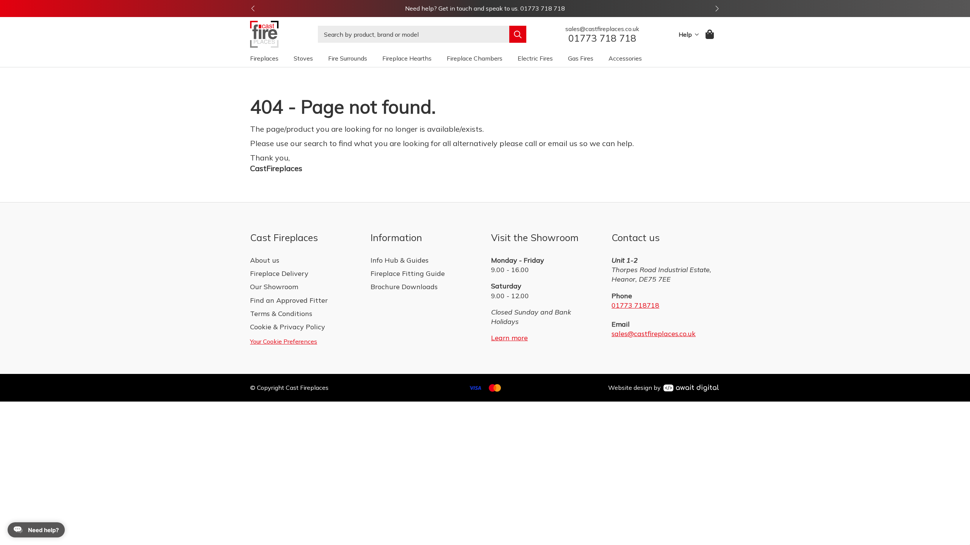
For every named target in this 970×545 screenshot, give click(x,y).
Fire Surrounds (347, 58)
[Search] (517, 34)
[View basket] (710, 34)
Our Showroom (274, 286)
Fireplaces (264, 58)
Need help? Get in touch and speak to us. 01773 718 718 (485, 8)
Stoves (303, 58)
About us (264, 260)
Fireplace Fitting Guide (408, 273)
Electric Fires (535, 58)
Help (685, 34)
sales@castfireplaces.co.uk (654, 333)
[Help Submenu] (695, 34)
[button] (253, 8)
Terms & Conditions (281, 313)
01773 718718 (635, 305)
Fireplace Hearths (407, 58)
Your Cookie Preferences (283, 341)
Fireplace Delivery (279, 273)
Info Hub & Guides (400, 260)
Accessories (625, 58)
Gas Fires (580, 58)
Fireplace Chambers (474, 58)
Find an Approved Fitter (289, 300)
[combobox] (413, 34)
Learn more (509, 337)
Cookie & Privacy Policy (287, 326)
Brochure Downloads (404, 286)
